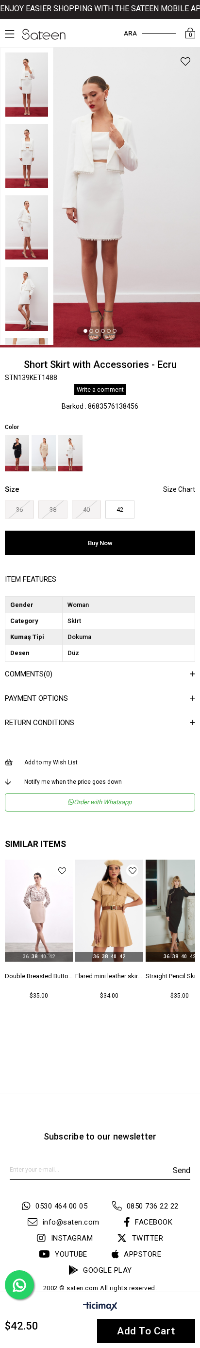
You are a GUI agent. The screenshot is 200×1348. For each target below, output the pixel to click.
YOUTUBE (71, 1254)
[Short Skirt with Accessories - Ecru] (70, 453)
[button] (85, 331)
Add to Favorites (62, 870)
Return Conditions (39, 722)
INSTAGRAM (72, 1238)
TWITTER (147, 1238)
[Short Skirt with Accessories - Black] (17, 453)
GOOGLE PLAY (107, 1270)
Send (181, 1170)
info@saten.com (71, 1222)
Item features (30, 579)
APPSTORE (142, 1254)
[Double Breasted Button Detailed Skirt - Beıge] (39, 911)
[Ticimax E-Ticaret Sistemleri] (100, 1308)
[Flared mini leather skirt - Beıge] (109, 911)
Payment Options (36, 698)
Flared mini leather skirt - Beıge (109, 976)
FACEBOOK (153, 1222)
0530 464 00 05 (61, 1206)
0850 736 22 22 (153, 1206)
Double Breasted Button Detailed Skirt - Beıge (39, 976)
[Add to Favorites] (185, 63)
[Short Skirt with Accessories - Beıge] (44, 453)
